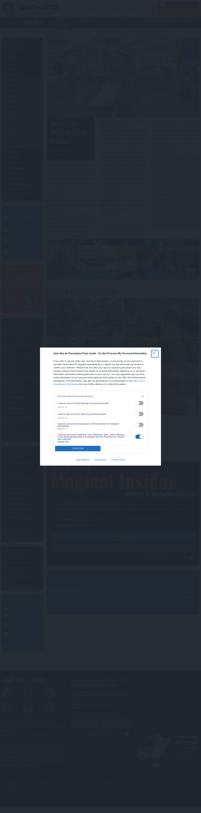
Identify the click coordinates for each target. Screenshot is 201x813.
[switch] (139, 403)
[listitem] (100, 396)
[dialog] (100, 407)
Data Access (100, 459)
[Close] (155, 354)
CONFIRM (78, 448)
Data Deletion (83, 459)
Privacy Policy (118, 459)
